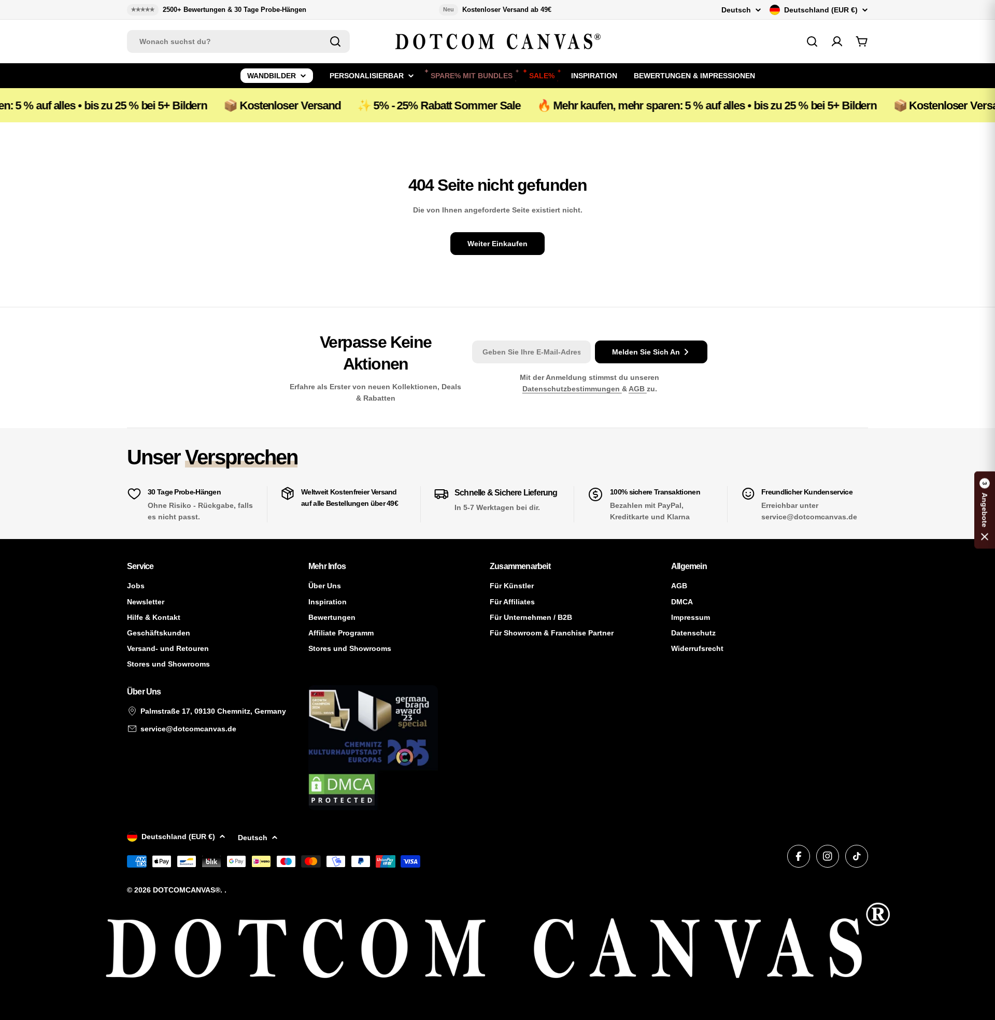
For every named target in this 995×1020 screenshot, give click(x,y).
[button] (984, 510)
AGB (638, 389)
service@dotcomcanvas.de (188, 729)
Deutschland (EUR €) (821, 10)
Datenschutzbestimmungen (572, 389)
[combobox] (238, 41)
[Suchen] (335, 41)
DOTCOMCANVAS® (186, 890)
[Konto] (837, 41)
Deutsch (736, 9)
